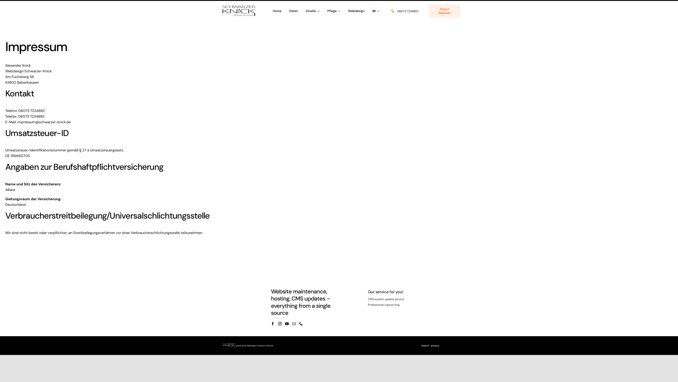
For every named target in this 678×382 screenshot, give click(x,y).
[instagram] (280, 324)
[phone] (301, 324)
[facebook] (273, 324)
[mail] (294, 324)
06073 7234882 (407, 11)
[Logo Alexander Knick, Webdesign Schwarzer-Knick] (238, 6)
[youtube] (287, 324)
